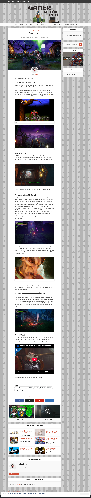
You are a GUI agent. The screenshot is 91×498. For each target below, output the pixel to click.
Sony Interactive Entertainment (34, 396)
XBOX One (48, 432)
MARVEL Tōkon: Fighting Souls (73, 59)
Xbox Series (24, 432)
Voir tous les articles (14, 473)
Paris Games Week (56, 24)
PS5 (20, 432)
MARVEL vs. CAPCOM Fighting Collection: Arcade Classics (52, 444)
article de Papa (22, 430)
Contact (17, 1)
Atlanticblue (45, 37)
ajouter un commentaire (35, 37)
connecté (19, 484)
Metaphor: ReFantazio (25, 441)
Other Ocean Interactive (20, 396)
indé (31, 24)
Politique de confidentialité (25, 1)
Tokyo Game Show (68, 24)
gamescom (42, 24)
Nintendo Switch (29, 430)
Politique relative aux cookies (36, 495)
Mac (53, 430)
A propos (13, 1)
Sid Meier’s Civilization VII (52, 434)
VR (36, 24)
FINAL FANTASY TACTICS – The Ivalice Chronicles (26, 434)
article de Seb (33, 30)
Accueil (9, 1)
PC (28, 431)
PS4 (38, 30)
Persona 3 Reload (24, 451)
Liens (27, 24)
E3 (48, 24)
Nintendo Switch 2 (23, 431)
